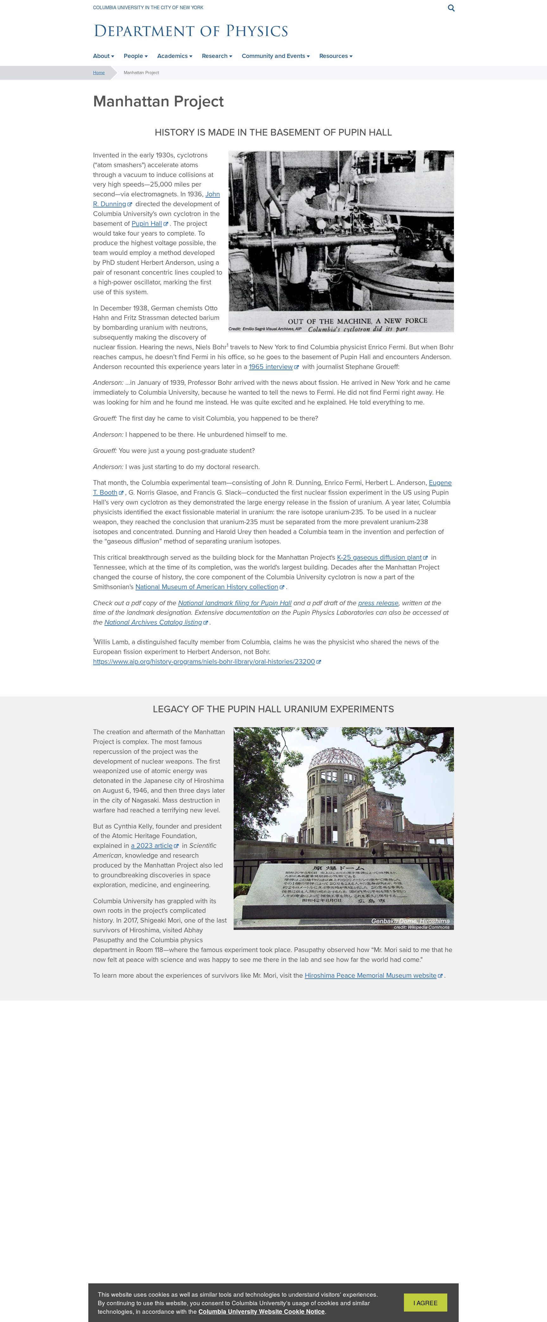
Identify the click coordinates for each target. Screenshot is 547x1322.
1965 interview (271, 367)
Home (99, 72)
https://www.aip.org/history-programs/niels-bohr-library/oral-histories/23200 (204, 662)
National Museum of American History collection (206, 587)
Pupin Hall (147, 224)
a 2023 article (152, 846)
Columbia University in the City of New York (148, 7)
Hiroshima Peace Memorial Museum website (371, 975)
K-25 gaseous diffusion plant (379, 557)
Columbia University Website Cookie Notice (261, 1311)
